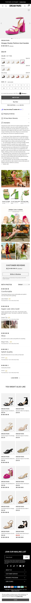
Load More (14, 378)
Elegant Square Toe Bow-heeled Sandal (10, 410)
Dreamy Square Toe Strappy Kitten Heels (11, 435)
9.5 (15, 88)
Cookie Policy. (19, 596)
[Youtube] (20, 566)
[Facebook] (8, 566)
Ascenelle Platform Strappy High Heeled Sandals (13, 508)
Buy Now (15, 102)
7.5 (21, 85)
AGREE (15, 599)
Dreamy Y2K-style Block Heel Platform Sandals (12, 483)
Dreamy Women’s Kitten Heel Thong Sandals (12, 458)
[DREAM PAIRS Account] (25, 6)
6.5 (9, 85)
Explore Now (23, 2)
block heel (7, 138)
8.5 (4, 88)
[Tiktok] (14, 566)
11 (27, 88)
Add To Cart (15, 97)
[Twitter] (23, 566)
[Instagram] (11, 566)
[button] (2, 6)
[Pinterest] (17, 566)
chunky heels (17, 139)
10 (21, 88)
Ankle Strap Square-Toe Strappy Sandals (11, 533)
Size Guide (10, 82)
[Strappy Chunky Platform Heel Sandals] (3, 62)
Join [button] (26, 557)
